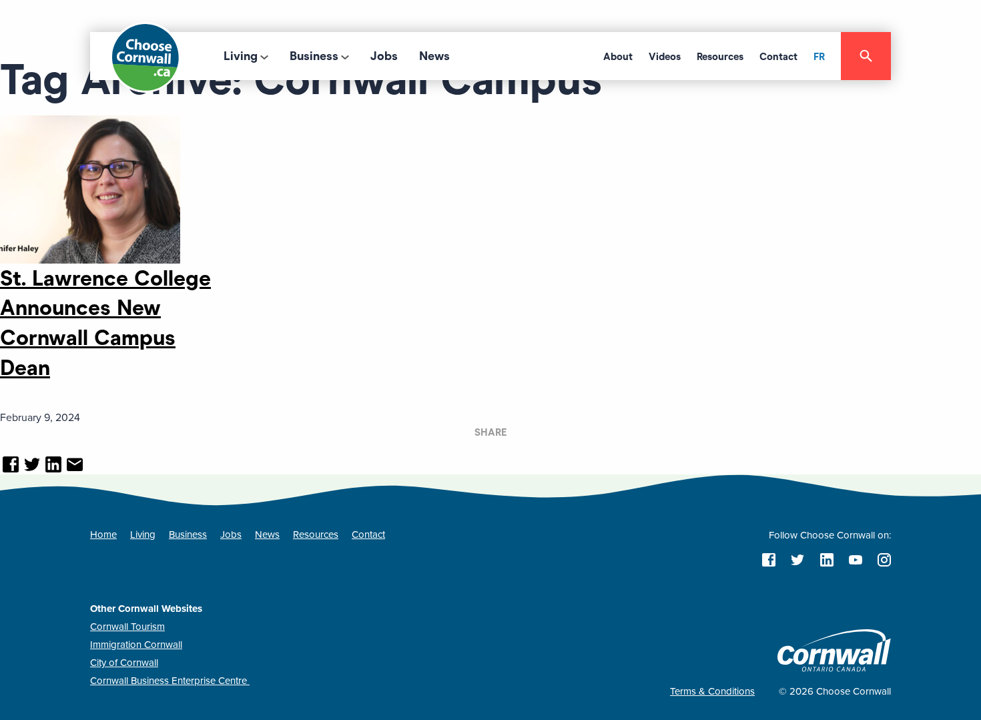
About (618, 57)
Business (314, 56)
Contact (778, 57)
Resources (720, 57)
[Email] (74, 465)
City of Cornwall (124, 663)
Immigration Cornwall (136, 645)
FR (819, 57)
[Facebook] (10, 465)
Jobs (384, 56)
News (434, 56)
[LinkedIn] (53, 465)
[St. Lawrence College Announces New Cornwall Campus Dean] (90, 188)
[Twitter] (32, 465)
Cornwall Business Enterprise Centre (170, 681)
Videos (665, 57)
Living (241, 56)
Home (103, 534)
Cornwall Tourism (127, 627)
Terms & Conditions (712, 691)
